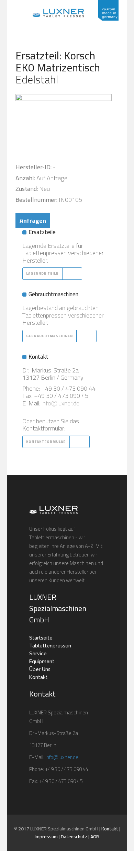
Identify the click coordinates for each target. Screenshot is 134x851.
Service (38, 653)
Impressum (46, 836)
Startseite (41, 638)
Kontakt (38, 677)
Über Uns (40, 669)
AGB (94, 836)
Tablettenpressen (50, 645)
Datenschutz (74, 836)
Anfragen (33, 220)
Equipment (41, 661)
